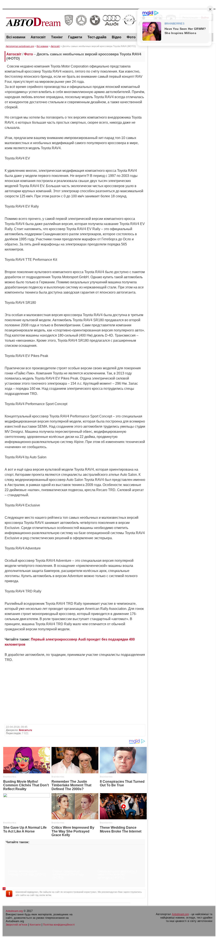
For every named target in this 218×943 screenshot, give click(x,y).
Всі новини (15, 37)
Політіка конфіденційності (59, 924)
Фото (131, 37)
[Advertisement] (181, 72)
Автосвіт (38, 37)
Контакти (35, 924)
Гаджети (75, 37)
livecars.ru (25, 730)
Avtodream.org (14, 911)
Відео (116, 37)
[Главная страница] (91, 30)
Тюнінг (57, 37)
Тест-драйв (96, 37)
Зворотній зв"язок (16, 924)
